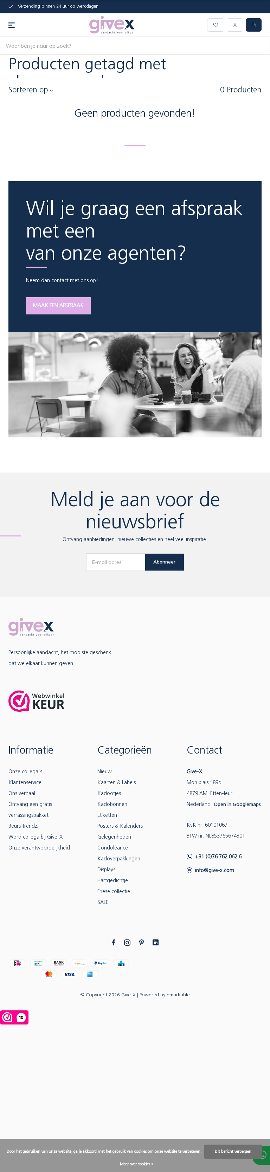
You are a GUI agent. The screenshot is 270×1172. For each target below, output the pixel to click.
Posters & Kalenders (120, 826)
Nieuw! (105, 772)
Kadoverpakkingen (118, 859)
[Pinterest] (141, 942)
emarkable (178, 995)
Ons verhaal (21, 793)
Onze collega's (25, 772)
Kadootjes (109, 793)
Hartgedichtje (112, 881)
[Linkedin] (156, 942)
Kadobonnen (112, 804)
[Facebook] (113, 942)
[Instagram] (127, 942)
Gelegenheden (114, 837)
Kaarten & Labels (116, 783)
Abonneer (164, 562)
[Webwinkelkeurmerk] (36, 701)
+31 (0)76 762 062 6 (218, 857)
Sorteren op (28, 90)
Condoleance (112, 848)
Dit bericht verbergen (233, 1152)
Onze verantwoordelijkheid (39, 848)
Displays (106, 870)
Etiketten (107, 815)
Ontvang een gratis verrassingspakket (30, 810)
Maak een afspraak (58, 305)
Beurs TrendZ (23, 826)
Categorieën (124, 750)
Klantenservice (24, 783)
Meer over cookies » (137, 1164)
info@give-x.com (214, 870)
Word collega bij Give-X (35, 837)
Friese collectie (113, 891)
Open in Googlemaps (237, 804)
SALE (102, 902)
